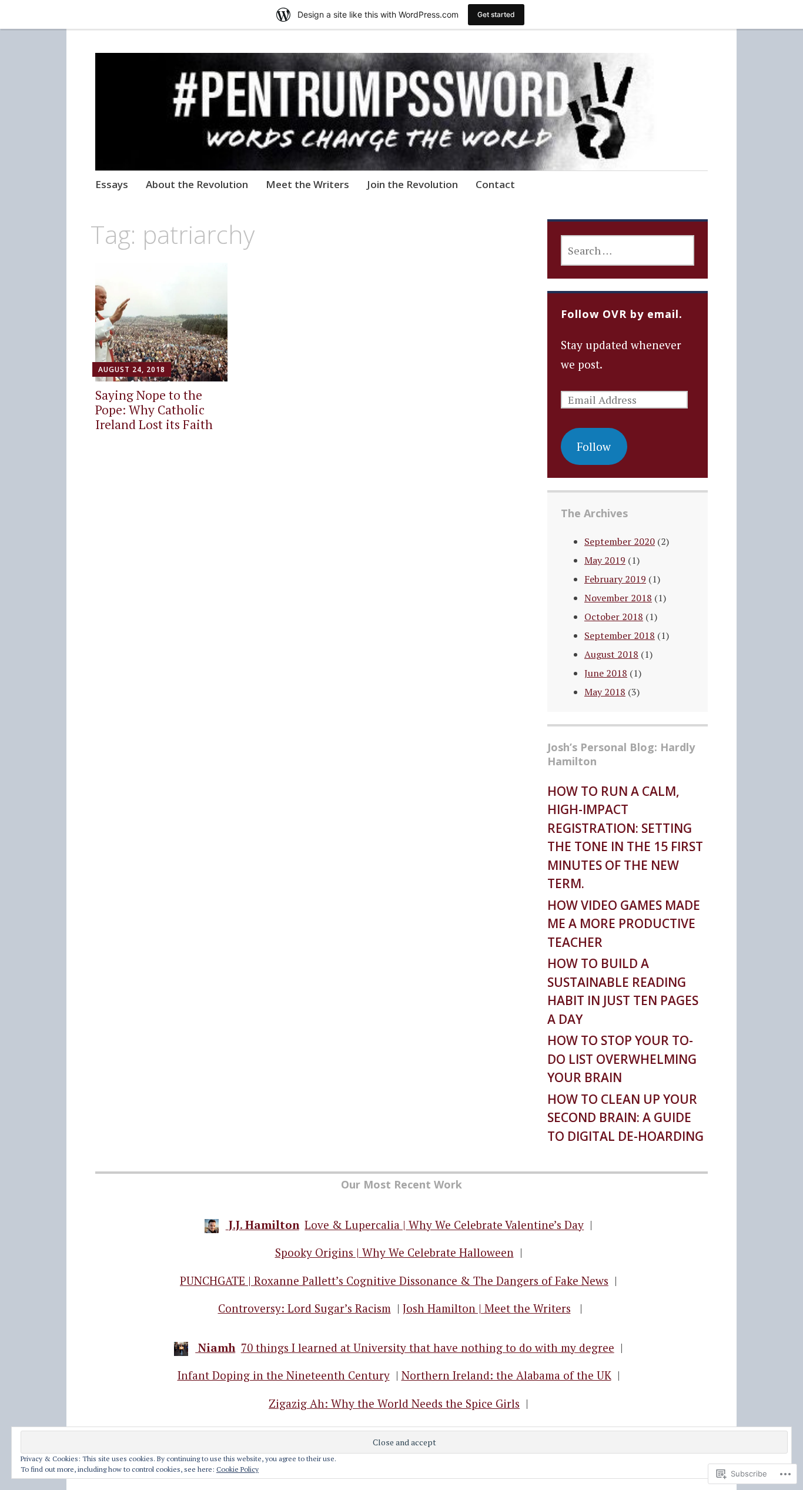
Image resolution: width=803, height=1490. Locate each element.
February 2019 (615, 578)
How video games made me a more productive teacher (623, 923)
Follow (594, 446)
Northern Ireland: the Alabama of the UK (506, 1375)
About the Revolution (197, 184)
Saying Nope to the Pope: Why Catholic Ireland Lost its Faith (154, 410)
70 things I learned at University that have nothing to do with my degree (427, 1347)
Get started (496, 14)
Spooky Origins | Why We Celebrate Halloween (394, 1252)
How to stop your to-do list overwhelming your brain (622, 1059)
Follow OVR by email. (621, 314)
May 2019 (604, 560)
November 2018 (618, 597)
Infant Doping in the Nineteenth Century (284, 1375)
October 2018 (613, 616)
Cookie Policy (237, 1469)
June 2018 (605, 673)
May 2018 (604, 691)
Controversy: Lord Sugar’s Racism (304, 1308)
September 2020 (619, 541)
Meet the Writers (307, 184)
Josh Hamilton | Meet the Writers (487, 1308)
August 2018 (611, 654)
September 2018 (619, 635)
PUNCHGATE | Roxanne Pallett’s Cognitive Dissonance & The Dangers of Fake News (394, 1280)
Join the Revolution (412, 184)
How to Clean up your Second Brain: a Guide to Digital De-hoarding (625, 1117)
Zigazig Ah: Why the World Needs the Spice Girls (394, 1403)
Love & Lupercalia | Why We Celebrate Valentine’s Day (444, 1224)
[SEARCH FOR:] (627, 250)
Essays (111, 184)
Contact (495, 184)
